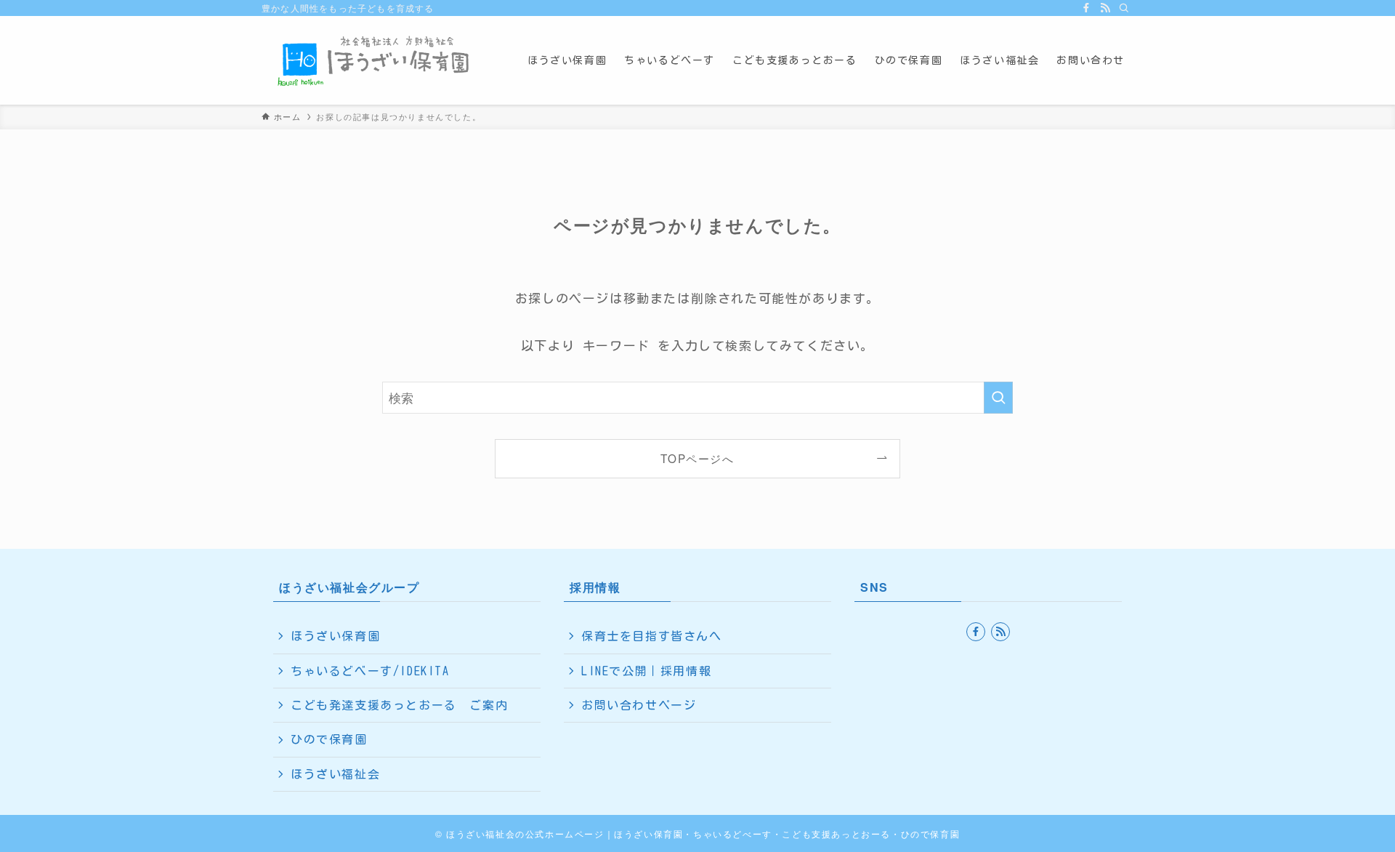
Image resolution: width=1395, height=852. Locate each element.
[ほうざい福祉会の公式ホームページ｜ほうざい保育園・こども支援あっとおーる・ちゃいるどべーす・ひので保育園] (376, 60)
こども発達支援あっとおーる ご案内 (399, 705)
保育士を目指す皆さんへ (651, 636)
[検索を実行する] (998, 398)
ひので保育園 (329, 739)
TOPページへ (697, 458)
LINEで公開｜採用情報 (646, 671)
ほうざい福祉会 (335, 774)
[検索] (1124, 8)
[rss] (1105, 8)
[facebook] (1086, 8)
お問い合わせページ (638, 705)
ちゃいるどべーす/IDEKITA (370, 671)
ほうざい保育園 (335, 636)
